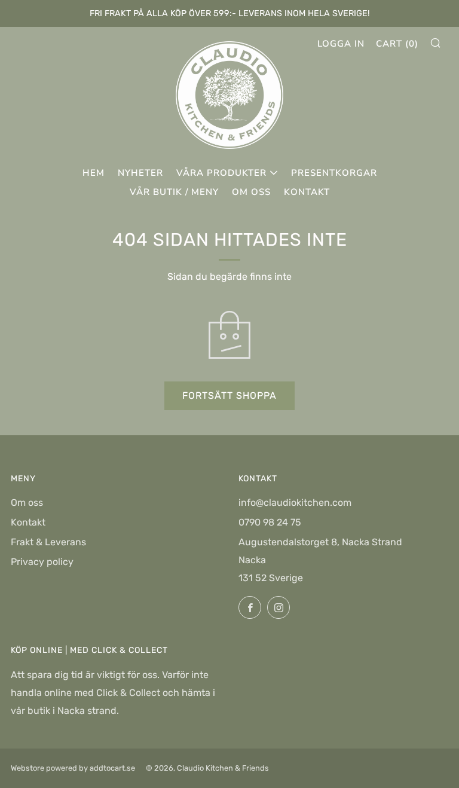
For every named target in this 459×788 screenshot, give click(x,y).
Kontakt (307, 192)
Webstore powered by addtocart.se (73, 767)
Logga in (341, 44)
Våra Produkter (221, 173)
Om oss (251, 192)
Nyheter (140, 173)
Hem (93, 173)
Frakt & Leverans (48, 542)
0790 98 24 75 (269, 522)
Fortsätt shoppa (229, 395)
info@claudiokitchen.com (294, 502)
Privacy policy (42, 561)
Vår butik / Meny (174, 192)
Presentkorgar (334, 173)
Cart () (397, 44)
